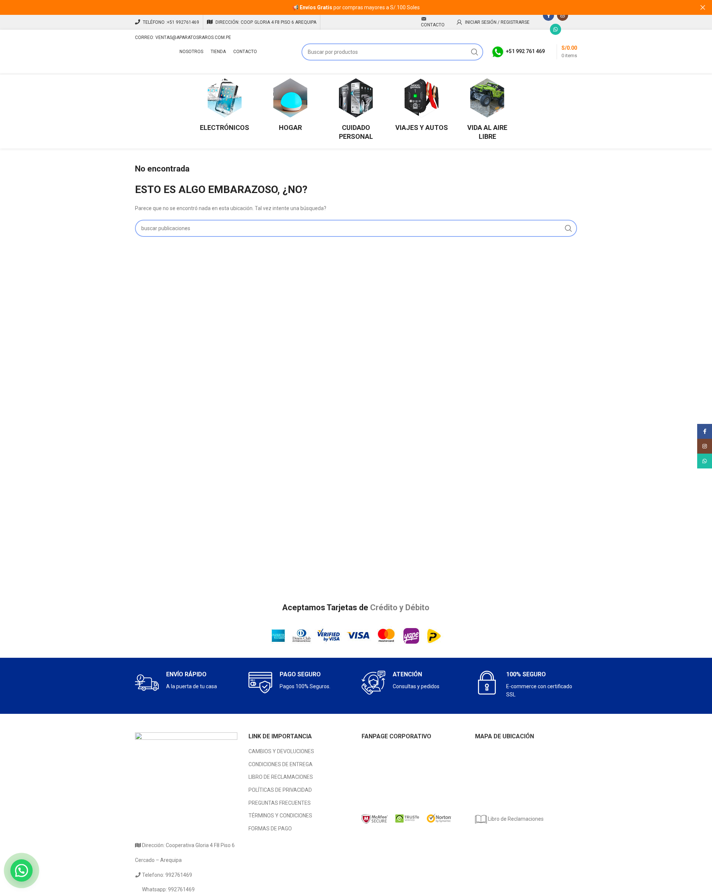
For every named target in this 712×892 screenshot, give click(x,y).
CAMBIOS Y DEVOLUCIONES (281, 751)
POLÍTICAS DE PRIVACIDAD (280, 790)
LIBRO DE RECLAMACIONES (280, 777)
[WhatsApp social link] (555, 29)
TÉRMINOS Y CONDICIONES (280, 816)
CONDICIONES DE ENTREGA (280, 764)
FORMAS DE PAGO (270, 828)
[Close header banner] (702, 7)
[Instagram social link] (562, 15)
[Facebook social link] (548, 15)
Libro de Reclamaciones (515, 819)
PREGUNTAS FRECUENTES (279, 803)
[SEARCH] (474, 52)
